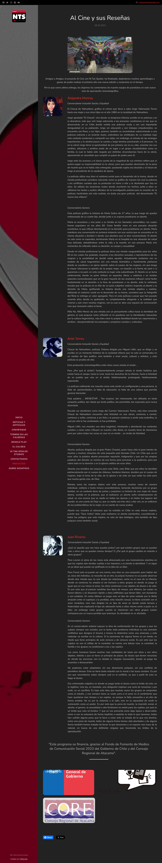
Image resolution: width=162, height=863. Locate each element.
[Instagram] (11, 2)
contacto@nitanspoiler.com (149, 2)
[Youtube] (18, 2)
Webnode (23, 859)
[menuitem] (19, 417)
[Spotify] (14, 2)
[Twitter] (7, 2)
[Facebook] (3, 2)
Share (49, 837)
